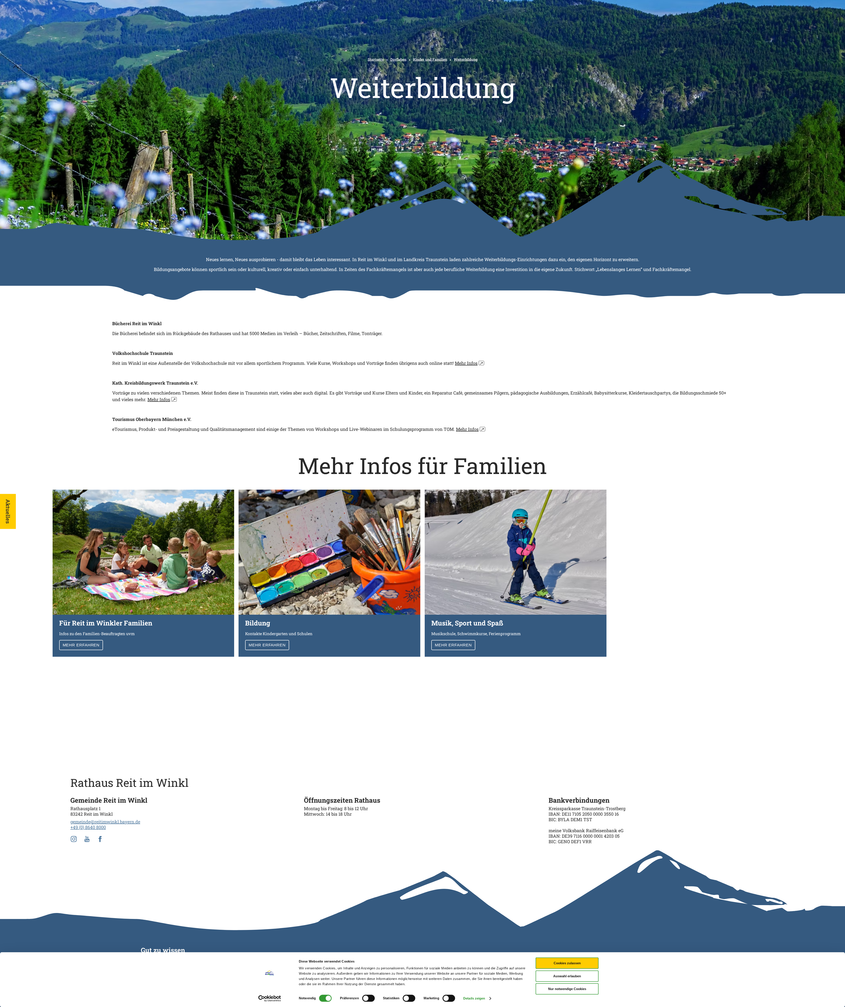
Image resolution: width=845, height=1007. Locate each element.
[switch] (368, 998)
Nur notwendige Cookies (567, 989)
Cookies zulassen (567, 963)
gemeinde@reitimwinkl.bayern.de (105, 821)
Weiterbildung (466, 59)
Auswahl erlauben (567, 976)
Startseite (376, 59)
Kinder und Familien (430, 59)
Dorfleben (398, 59)
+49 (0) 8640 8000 (88, 827)
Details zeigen (474, 998)
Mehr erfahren (143, 573)
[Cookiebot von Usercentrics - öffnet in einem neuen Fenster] (269, 998)
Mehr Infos (469, 363)
